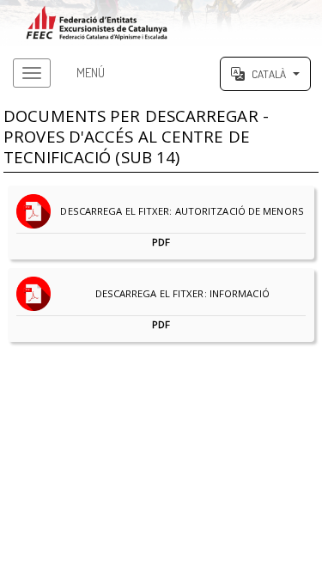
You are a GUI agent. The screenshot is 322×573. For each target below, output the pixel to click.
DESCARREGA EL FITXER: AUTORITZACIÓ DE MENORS (178, 226)
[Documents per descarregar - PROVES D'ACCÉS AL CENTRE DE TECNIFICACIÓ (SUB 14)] (161, 23)
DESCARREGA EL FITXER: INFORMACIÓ (178, 309)
